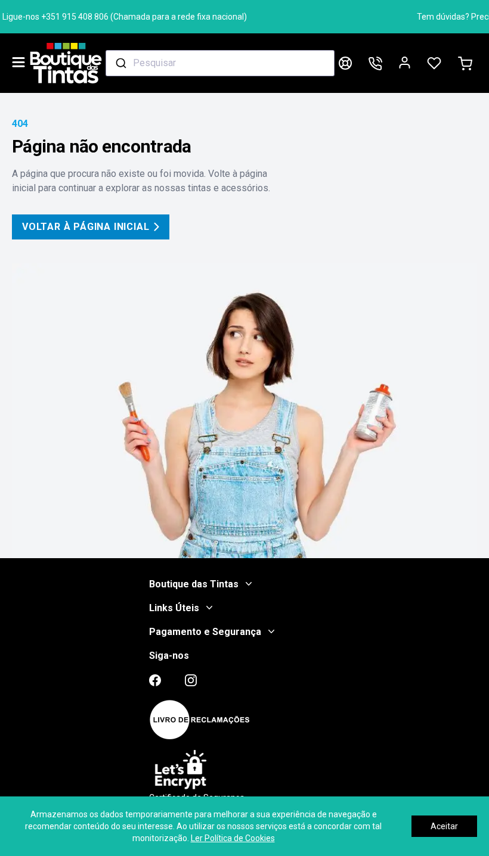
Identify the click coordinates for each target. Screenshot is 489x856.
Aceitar (444, 826)
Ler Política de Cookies (233, 838)
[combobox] (220, 63)
